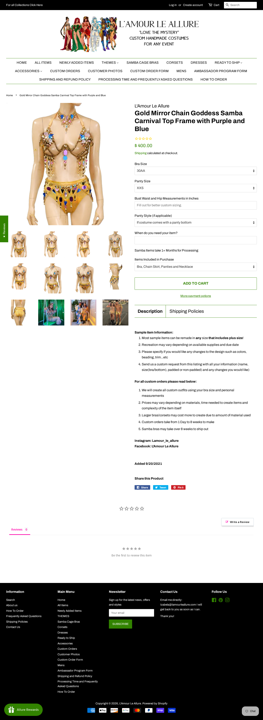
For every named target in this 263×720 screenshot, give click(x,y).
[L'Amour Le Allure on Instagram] (227, 600)
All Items (43, 62)
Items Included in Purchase (154, 259)
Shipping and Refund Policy (65, 79)
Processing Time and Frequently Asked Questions (145, 79)
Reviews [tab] (16, 529)
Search (10, 599)
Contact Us (13, 627)
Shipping (140, 153)
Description (150, 311)
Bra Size (141, 164)
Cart (216, 5)
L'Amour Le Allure (130, 703)
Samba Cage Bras (143, 62)
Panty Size (142, 181)
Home (22, 62)
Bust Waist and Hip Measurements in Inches (166, 198)
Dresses (199, 62)
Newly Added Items (76, 62)
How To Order (214, 79)
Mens (181, 71)
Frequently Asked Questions (24, 616)
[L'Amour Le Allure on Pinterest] (220, 600)
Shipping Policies (187, 311)
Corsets (174, 62)
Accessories (27, 71)
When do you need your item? (156, 233)
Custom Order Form (149, 71)
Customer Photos (105, 71)
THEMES (109, 62)
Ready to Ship (227, 62)
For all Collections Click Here (24, 5)
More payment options (195, 296)
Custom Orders (65, 71)
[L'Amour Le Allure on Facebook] (214, 600)
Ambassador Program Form (220, 71)
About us (11, 605)
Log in (173, 5)
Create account (193, 5)
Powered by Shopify (154, 703)
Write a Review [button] (239, 522)
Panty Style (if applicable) (153, 215)
